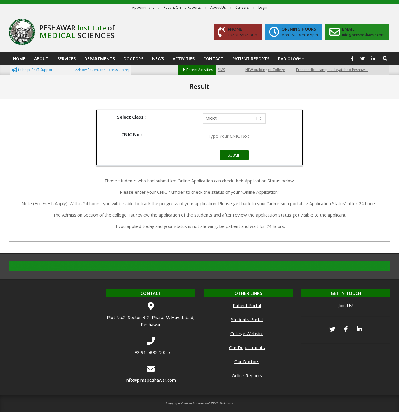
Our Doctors (246, 361)
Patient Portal (247, 305)
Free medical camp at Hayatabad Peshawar (327, 69)
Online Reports (247, 375)
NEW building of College (260, 69)
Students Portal (247, 319)
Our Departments (247, 347)
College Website (246, 333)
